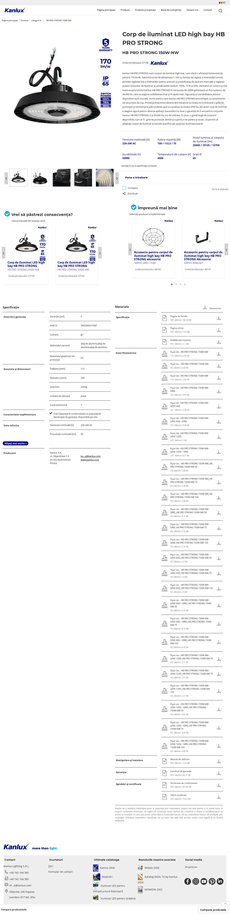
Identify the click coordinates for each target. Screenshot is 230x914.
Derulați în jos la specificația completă (139, 165)
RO (224, 2)
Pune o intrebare (136, 177)
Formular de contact (60, 871)
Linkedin (221, 881)
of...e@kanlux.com (20, 885)
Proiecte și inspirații (145, 9)
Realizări (107, 876)
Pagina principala (106, 9)
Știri (50, 866)
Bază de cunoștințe (171, 9)
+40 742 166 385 (19, 872)
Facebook (188, 881)
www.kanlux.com (90, 459)
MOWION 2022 (153, 889)
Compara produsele (213, 909)
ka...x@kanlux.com (91, 456)
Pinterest (212, 881)
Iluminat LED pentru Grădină (117, 898)
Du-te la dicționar (220, 189)
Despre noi (192, 9)
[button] (222, 2)
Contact (208, 9)
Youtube (204, 881)
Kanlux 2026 (107, 867)
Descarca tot (215, 308)
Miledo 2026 (152, 867)
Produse (125, 9)
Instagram (196, 881)
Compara (133, 188)
